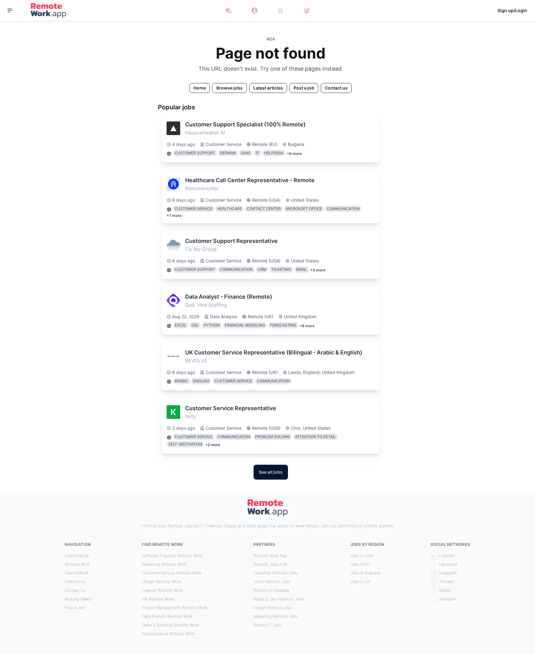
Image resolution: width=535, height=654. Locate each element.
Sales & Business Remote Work (170, 624)
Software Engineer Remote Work (172, 555)
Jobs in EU (360, 564)
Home (200, 87)
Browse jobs (229, 87)
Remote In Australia (271, 590)
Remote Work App (270, 555)
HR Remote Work (158, 598)
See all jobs (271, 472)
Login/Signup (77, 555)
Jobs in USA (361, 555)
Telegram (447, 598)
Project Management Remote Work (174, 607)
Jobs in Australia (365, 572)
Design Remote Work (161, 581)
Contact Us (75, 590)
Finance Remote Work (162, 590)
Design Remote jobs (272, 607)
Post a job (304, 87)
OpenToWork (76, 572)
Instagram (448, 572)
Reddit (445, 590)
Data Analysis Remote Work (167, 616)
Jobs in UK (360, 581)
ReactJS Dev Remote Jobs (278, 598)
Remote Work (77, 564)
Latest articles (268, 87)
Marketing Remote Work (164, 564)
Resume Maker (78, 598)
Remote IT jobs (267, 624)
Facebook (448, 564)
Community (75, 581)
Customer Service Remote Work (171, 572)
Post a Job (75, 607)
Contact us (336, 87)
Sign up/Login (512, 10)
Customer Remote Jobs (275, 572)
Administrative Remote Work (168, 633)
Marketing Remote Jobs (275, 616)
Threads (446, 581)
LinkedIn (446, 555)
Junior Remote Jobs (272, 581)
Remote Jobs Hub (270, 564)
